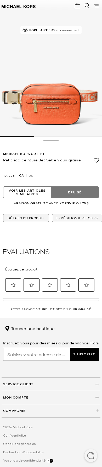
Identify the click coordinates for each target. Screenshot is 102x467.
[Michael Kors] (19, 6)
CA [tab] (21, 175)
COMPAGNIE (14, 410)
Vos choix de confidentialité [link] (24, 460)
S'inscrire (84, 354)
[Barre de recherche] (86, 5)
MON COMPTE (16, 397)
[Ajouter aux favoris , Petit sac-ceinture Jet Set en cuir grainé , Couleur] (96, 160)
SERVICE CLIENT (18, 384)
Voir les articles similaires (27, 192)
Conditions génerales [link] (19, 443)
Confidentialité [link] (14, 435)
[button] (91, 456)
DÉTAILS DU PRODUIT (26, 218)
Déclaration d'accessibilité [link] (23, 452)
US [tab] (31, 175)
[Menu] (96, 5)
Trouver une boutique (32, 328)
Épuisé (75, 192)
